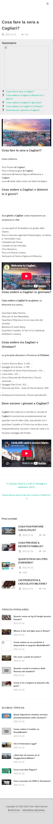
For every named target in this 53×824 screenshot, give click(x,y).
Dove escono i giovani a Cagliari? (23, 110)
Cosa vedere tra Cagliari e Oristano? (24, 106)
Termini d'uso (14, 810)
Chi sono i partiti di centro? (27, 657)
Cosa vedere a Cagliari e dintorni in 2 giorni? (25, 97)
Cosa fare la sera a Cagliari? (20, 91)
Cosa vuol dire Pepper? (25, 769)
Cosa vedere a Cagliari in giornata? (24, 102)
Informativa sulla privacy (34, 810)
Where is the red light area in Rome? (32, 631)
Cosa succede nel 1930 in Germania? (32, 781)
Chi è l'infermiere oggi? (25, 744)
